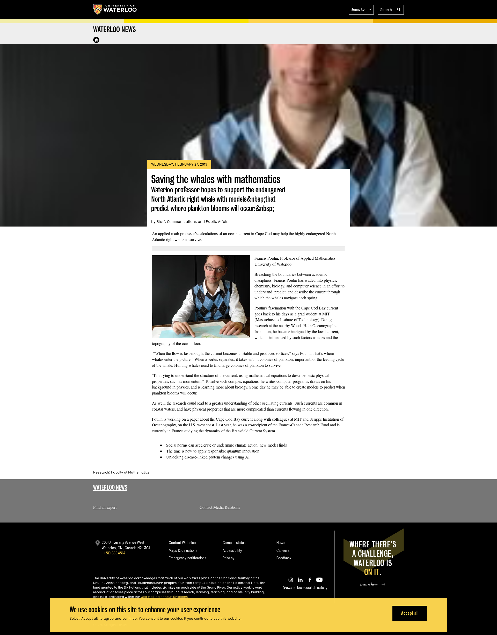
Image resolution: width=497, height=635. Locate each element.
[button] (361, 9)
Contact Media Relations (220, 507)
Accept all (410, 613)
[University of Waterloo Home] (115, 9)
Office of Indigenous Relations (164, 597)
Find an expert (104, 507)
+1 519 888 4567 (114, 553)
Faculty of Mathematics (130, 472)
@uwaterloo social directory (305, 587)
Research (101, 472)
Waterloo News (110, 487)
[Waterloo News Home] (96, 40)
